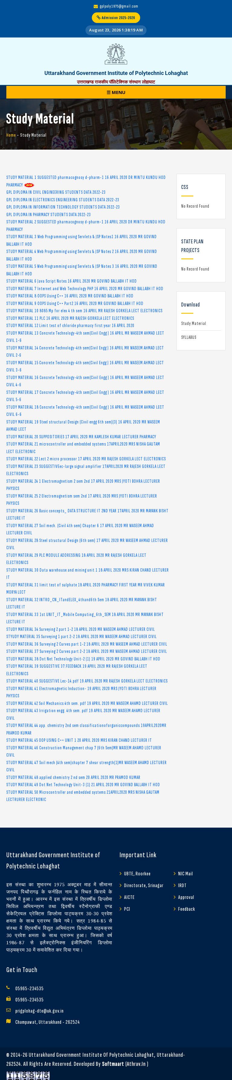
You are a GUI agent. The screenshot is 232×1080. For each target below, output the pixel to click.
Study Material (193, 323)
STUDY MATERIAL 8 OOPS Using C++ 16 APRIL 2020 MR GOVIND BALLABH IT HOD (70, 296)
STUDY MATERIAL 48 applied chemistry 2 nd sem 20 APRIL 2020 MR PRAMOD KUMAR (73, 777)
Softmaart (113, 1064)
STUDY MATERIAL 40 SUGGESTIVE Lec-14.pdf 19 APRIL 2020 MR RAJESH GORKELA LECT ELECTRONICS (87, 681)
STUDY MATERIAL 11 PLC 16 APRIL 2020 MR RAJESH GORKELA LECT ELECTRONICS (70, 318)
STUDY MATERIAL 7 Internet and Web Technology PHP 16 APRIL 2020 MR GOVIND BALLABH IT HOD (84, 289)
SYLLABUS (188, 337)
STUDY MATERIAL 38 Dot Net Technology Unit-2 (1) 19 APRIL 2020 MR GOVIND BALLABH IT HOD (83, 659)
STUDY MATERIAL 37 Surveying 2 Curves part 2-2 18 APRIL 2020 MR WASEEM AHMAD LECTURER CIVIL (86, 651)
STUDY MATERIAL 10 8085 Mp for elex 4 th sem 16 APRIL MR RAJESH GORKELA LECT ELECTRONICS (84, 311)
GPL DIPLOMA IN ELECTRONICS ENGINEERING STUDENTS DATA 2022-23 (62, 200)
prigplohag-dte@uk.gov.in (39, 1011)
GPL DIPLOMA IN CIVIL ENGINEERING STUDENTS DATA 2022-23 (56, 192)
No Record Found (195, 206)
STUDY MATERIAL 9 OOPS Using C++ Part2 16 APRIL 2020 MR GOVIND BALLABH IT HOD (74, 303)
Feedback (186, 909)
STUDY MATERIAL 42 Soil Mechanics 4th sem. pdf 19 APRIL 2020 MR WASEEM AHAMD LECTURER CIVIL (87, 703)
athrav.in (136, 1064)
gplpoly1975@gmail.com (119, 6)
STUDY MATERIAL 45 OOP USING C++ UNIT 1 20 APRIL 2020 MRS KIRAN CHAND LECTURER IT (79, 740)
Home (11, 135)
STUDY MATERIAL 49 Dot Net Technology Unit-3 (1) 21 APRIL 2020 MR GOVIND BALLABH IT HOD (83, 785)
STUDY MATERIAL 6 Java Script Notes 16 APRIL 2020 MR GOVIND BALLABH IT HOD (71, 281)
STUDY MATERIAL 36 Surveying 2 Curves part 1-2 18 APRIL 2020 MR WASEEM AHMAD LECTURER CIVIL (86, 644)
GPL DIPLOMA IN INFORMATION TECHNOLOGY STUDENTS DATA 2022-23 (63, 207)
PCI (127, 909)
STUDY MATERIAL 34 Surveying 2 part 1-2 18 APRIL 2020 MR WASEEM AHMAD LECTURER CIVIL (80, 629)
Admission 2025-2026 (118, 17)
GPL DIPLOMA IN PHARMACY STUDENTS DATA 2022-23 (48, 215)
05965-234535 (29, 988)
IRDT (182, 885)
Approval (186, 897)
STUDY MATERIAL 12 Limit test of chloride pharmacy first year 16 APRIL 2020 (70, 326)
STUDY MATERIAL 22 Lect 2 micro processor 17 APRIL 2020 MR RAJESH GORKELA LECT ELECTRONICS (86, 459)
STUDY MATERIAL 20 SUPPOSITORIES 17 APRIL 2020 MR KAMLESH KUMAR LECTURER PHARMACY (81, 437)
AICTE (129, 897)
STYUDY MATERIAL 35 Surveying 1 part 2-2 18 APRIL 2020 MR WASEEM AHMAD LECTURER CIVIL (81, 637)
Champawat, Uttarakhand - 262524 (47, 1022)
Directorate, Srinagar (143, 885)
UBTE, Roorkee (137, 874)
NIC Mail (185, 874)
